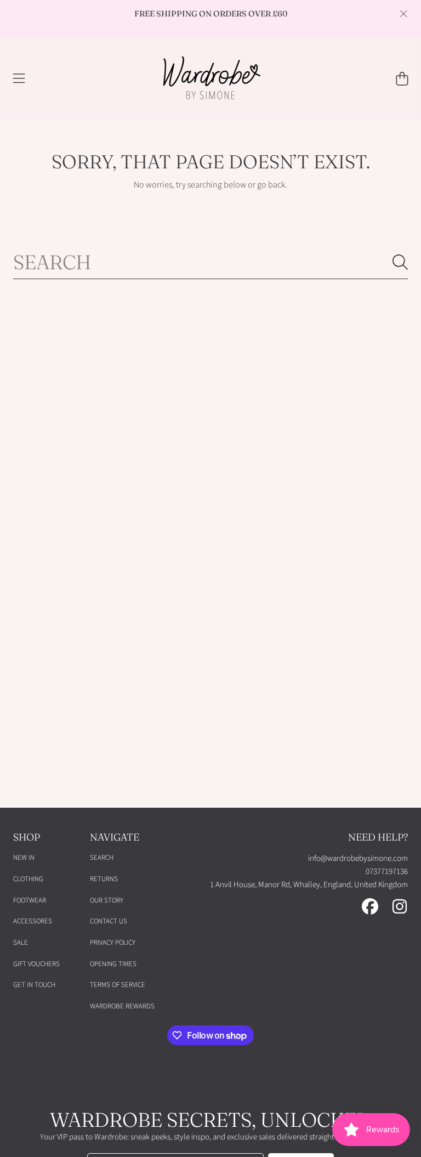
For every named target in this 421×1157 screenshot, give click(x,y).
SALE (20, 943)
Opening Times (113, 964)
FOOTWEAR (29, 900)
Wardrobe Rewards (122, 1006)
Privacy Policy (112, 943)
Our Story (106, 900)
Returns (104, 879)
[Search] (400, 262)
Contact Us (108, 921)
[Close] (403, 14)
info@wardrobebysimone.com (358, 858)
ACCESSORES (32, 921)
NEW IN (24, 858)
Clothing (28, 879)
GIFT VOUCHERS (36, 964)
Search (101, 858)
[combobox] (210, 262)
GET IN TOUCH (34, 985)
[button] (19, 79)
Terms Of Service (117, 985)
